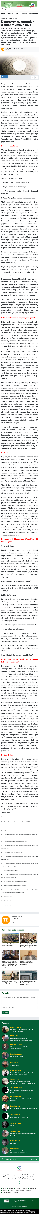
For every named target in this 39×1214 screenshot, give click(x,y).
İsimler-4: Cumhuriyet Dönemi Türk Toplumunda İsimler (22, 1030)
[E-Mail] (13, 922)
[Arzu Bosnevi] (5, 1116)
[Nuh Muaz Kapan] (5, 1046)
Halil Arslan (15, 1141)
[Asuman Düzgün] (5, 1090)
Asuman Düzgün (16, 1088)
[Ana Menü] (5, 9)
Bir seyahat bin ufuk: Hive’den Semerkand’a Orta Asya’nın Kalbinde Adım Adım (22, 1083)
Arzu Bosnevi (15, 1115)
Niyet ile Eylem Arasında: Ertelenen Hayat (22, 1091)
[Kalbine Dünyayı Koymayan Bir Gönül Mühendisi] (29, 955)
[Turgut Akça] (5, 1133)
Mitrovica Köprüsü (16, 1056)
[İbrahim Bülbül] (5, 1098)
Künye (16, 1192)
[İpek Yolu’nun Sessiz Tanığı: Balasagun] (10, 937)
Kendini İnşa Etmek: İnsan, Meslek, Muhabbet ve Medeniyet (21, 1152)
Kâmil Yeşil (14, 1036)
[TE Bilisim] (6, 920)
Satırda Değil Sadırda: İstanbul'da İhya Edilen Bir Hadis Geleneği (28, 945)
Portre (17, 13)
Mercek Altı (33, 13)
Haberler (4, 18)
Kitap (3, 13)
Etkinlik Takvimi (7, 1192)
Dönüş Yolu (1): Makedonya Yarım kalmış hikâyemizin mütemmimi (23, 1074)
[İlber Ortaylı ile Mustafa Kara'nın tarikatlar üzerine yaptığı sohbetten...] (29, 975)
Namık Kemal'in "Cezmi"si (19, 1117)
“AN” (12, 1126)
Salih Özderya (15, 1123)
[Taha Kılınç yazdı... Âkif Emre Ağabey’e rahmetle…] (10, 975)
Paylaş (5, 76)
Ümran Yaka (14, 1079)
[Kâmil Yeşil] (5, 1038)
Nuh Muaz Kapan (16, 1044)
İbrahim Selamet (16, 1054)
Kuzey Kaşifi (14, 1063)
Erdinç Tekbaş (15, 1027)
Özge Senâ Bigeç (16, 1070)
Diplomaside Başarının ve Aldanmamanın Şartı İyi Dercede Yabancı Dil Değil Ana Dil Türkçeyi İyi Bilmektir (22, 1039)
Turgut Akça (15, 1131)
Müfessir (13, 1143)
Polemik (24, 13)
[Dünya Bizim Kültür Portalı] (19, 4)
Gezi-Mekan (20, 1190)
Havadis (28, 1190)
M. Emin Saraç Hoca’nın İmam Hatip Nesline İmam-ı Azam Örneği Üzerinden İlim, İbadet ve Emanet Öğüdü (10, 964)
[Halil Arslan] (5, 1142)
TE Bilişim (24, 1206)
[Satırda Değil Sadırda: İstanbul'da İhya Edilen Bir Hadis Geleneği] (29, 937)
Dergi (11, 1190)
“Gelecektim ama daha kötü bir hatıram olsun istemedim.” (23, 1048)
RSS (7, 1201)
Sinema (5, 1190)
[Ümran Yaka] (5, 1081)
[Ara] (3, 9)
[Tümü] (36, 1023)
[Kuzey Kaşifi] (5, 1064)
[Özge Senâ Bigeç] (5, 1072)
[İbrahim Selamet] (5, 1055)
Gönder (5, 1012)
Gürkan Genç (14, 1065)
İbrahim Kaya (15, 1106)
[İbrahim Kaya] (5, 1107)
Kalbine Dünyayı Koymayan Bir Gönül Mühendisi (26, 963)
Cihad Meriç (14, 1148)
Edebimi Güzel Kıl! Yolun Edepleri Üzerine (21, 1100)
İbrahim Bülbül (15, 1096)
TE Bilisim (15, 918)
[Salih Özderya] (5, 1124)
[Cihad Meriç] (5, 1150)
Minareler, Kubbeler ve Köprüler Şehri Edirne (23, 1134)
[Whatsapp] (19, 1182)
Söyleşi (10, 13)
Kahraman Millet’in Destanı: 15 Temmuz (23, 1108)
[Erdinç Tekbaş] (5, 1029)
